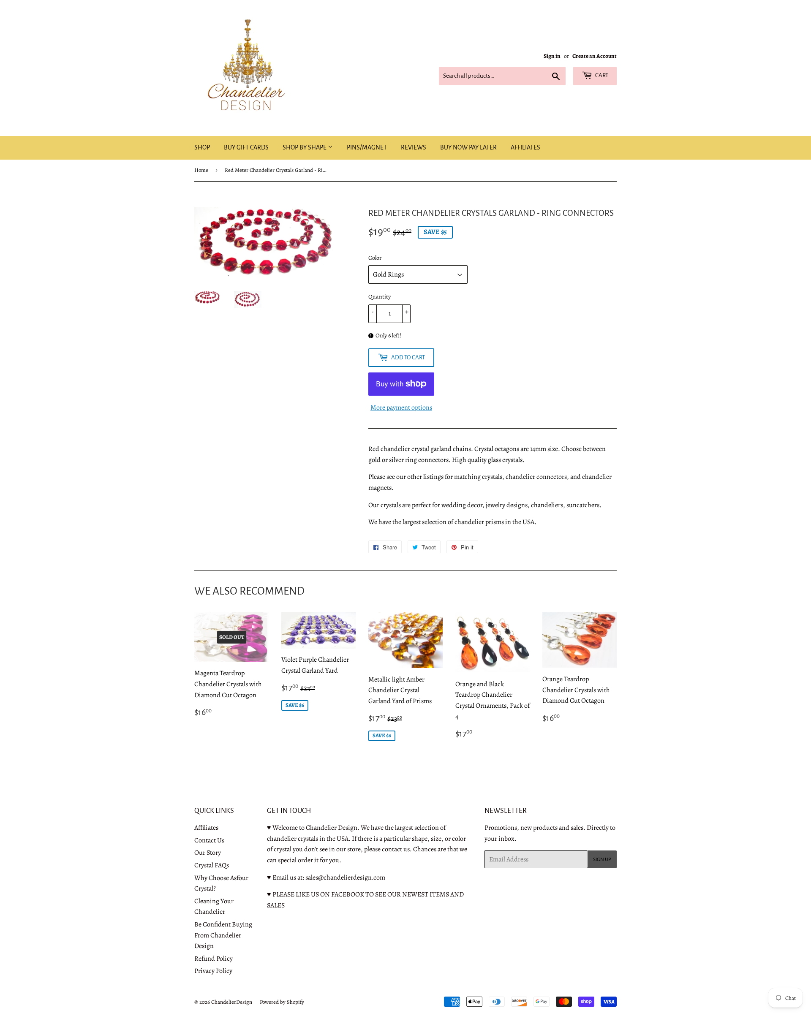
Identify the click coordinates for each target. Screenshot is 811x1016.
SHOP (202, 147)
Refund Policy (213, 958)
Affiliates (206, 827)
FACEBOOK (347, 894)
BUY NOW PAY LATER (468, 147)
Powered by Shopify (282, 1001)
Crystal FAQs (211, 865)
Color (374, 258)
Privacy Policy (213, 970)
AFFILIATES (525, 147)
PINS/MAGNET (367, 147)
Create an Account (594, 56)
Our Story (207, 852)
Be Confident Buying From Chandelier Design (223, 935)
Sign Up (602, 859)
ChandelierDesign (231, 1001)
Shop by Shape (305, 147)
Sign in (552, 56)
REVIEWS (413, 147)
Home (201, 170)
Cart (601, 75)
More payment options (401, 407)
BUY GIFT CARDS (246, 147)
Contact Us (209, 840)
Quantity (379, 297)
